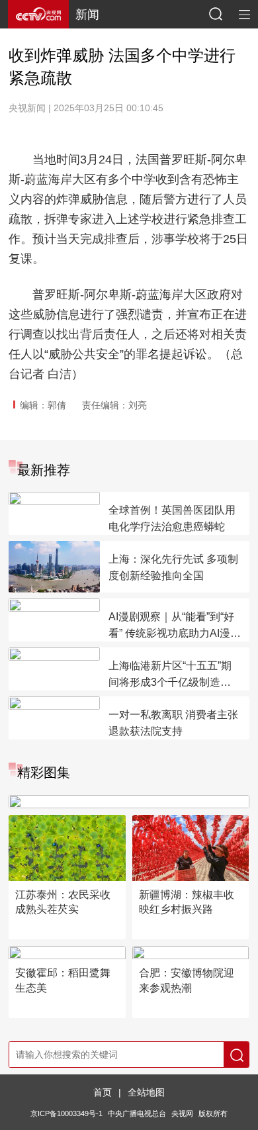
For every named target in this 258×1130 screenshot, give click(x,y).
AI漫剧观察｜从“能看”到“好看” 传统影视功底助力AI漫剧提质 (174, 626)
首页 (102, 1092)
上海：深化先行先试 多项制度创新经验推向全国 (173, 567)
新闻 (87, 14)
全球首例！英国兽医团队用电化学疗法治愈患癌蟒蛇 (172, 518)
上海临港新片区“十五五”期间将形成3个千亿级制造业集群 (170, 675)
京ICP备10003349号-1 (66, 1113)
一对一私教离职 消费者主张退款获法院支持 (173, 723)
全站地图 (146, 1092)
